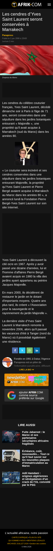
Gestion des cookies (38, 544)
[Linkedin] (37, 350)
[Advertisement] (26, 90)
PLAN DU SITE (35, 537)
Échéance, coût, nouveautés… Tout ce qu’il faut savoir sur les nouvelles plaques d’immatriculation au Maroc (35, 458)
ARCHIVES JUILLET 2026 (17, 544)
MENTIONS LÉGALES (36, 541)
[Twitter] (22, 350)
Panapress (7, 35)
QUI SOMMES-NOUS (16, 541)
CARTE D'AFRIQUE (20, 537)
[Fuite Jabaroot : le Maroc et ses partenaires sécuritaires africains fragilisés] (11, 437)
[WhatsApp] (29, 350)
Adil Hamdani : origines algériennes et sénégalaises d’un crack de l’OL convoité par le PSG (36, 479)
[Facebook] (15, 350)
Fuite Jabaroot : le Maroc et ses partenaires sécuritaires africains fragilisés (35, 438)
